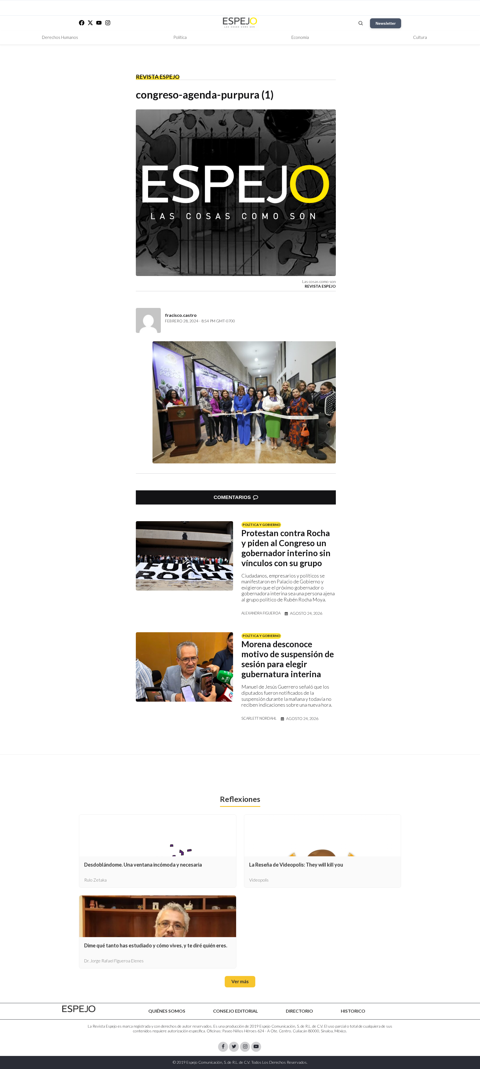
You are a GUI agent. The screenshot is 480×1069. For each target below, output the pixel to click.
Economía (300, 37)
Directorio (299, 1010)
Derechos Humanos (60, 37)
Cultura (420, 37)
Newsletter (386, 23)
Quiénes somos (166, 1010)
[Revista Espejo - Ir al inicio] (79, 1008)
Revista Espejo (157, 76)
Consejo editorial (235, 1010)
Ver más (240, 981)
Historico (353, 1010)
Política (180, 37)
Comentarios (232, 497)
